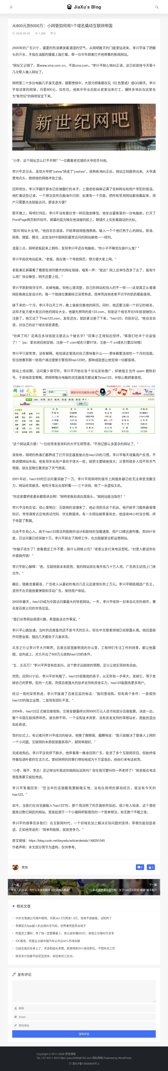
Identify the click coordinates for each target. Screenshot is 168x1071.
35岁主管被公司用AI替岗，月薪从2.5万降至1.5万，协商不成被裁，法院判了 (64, 918)
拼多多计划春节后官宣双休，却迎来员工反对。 (45, 956)
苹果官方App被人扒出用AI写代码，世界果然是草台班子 (51, 926)
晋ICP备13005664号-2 (85, 1063)
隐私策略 (97, 1058)
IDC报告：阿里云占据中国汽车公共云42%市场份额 (48, 941)
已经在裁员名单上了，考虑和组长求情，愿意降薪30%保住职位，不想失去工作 (65, 948)
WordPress (124, 1058)
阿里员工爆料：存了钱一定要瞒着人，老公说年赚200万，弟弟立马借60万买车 (65, 933)
